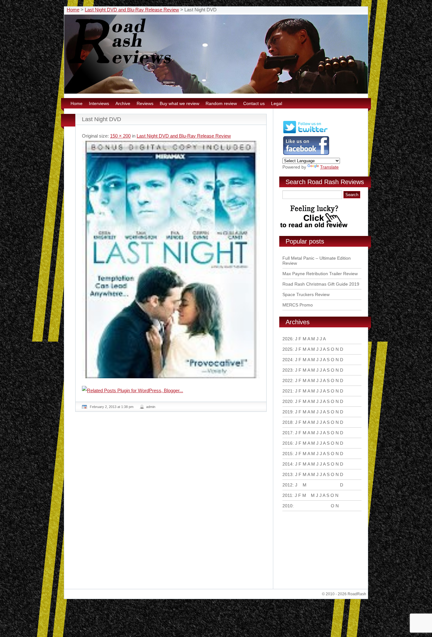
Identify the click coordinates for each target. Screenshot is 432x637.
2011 (287, 495)
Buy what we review (179, 103)
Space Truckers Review (306, 294)
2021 (287, 390)
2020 (287, 401)
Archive (122, 103)
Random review (221, 103)
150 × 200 (120, 136)
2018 (287, 422)
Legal (276, 103)
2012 (287, 484)
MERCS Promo (297, 304)
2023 (287, 370)
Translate (329, 167)
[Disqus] (172, 503)
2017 (287, 432)
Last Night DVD (101, 119)
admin (150, 407)
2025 (287, 349)
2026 (287, 338)
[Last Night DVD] (171, 259)
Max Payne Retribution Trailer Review (320, 273)
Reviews (145, 103)
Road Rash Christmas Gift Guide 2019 (320, 284)
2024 (287, 359)
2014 (287, 464)
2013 (287, 474)
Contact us (254, 103)
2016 (287, 443)
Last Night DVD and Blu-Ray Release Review (132, 9)
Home (73, 9)
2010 (287, 505)
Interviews (99, 103)
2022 (287, 380)
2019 (287, 411)
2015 (287, 453)
